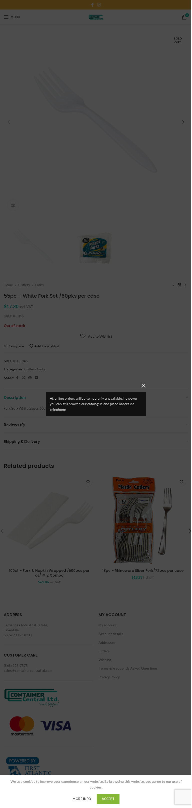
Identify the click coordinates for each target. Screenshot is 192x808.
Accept (108, 799)
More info (82, 799)
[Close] (143, 385)
